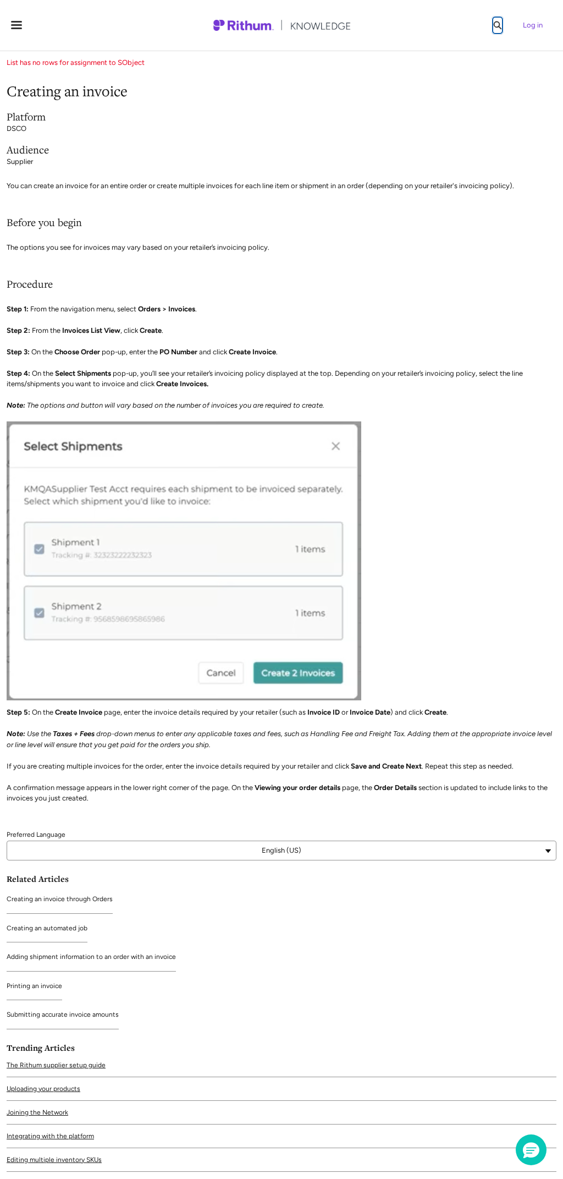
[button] (531, 1149)
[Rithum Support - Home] (281, 25)
